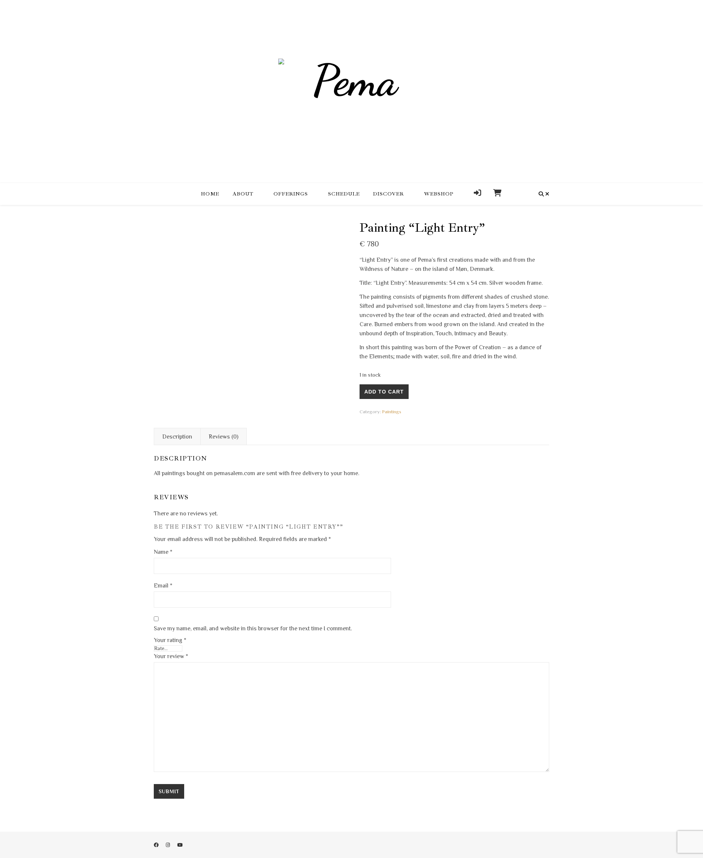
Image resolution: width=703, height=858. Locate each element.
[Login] (477, 194)
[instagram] (168, 845)
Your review (171, 656)
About (243, 194)
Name (163, 552)
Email (163, 585)
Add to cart (384, 392)
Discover (388, 194)
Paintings (391, 411)
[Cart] (494, 194)
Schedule (344, 194)
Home (210, 194)
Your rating (170, 640)
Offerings (291, 194)
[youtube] (180, 845)
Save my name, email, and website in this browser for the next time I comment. (253, 628)
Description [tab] (177, 436)
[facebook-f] (157, 845)
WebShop (439, 194)
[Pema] (351, 91)
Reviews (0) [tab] (223, 436)
